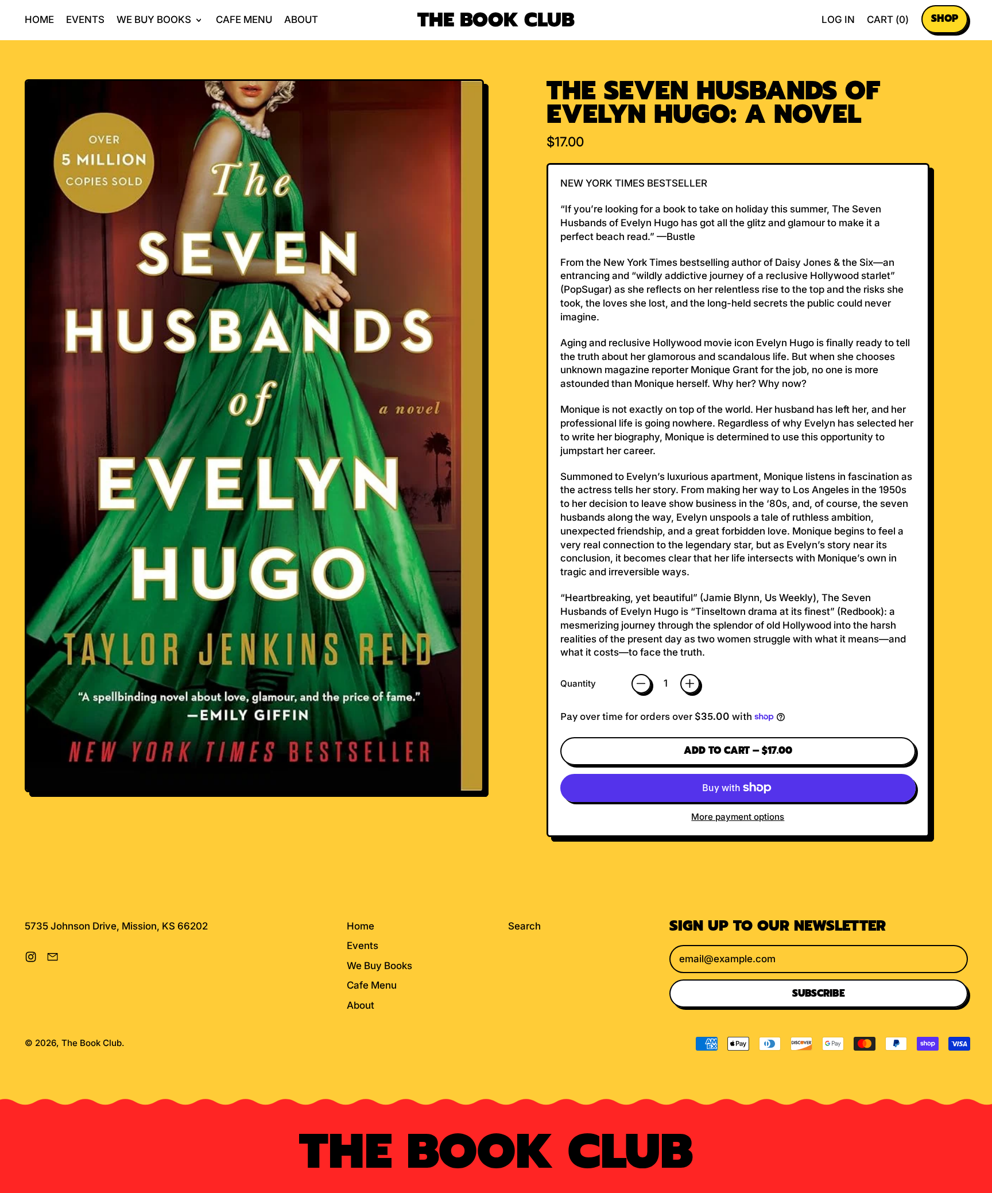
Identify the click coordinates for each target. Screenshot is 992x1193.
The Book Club (496, 20)
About (301, 19)
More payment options (737, 816)
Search (524, 926)
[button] (254, 437)
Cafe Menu (244, 19)
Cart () (887, 23)
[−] (641, 684)
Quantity (578, 683)
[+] (690, 684)
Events (85, 19)
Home (39, 19)
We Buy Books (379, 965)
